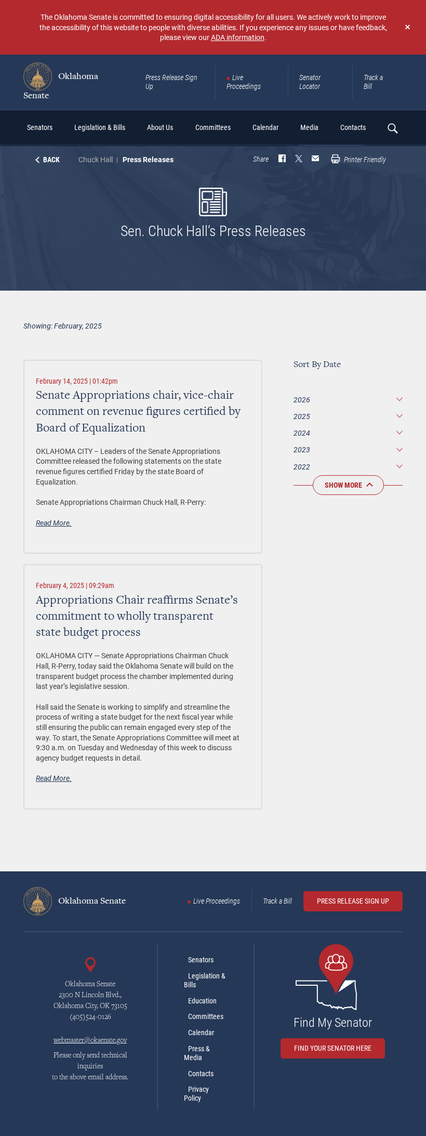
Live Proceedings (244, 81)
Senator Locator (310, 81)
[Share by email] (315, 159)
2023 (302, 449)
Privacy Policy (196, 1093)
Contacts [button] (353, 127)
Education (202, 1001)
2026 (302, 399)
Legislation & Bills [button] (99, 127)
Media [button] (309, 127)
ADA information (237, 37)
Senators (201, 960)
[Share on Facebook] (282, 159)
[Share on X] (298, 159)
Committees (205, 1016)
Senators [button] (39, 127)
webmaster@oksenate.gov (90, 1040)
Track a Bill (373, 81)
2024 (302, 433)
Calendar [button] (265, 127)
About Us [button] (160, 127)
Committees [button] (213, 127)
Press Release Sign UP (353, 901)
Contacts (201, 1073)
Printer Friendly (364, 159)
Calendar (201, 1032)
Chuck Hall (95, 159)
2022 (302, 467)
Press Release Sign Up (171, 81)
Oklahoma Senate (60, 86)
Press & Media (197, 1053)
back (51, 159)
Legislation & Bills (204, 980)
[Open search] (392, 127)
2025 (302, 416)
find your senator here (332, 1048)
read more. (54, 523)
